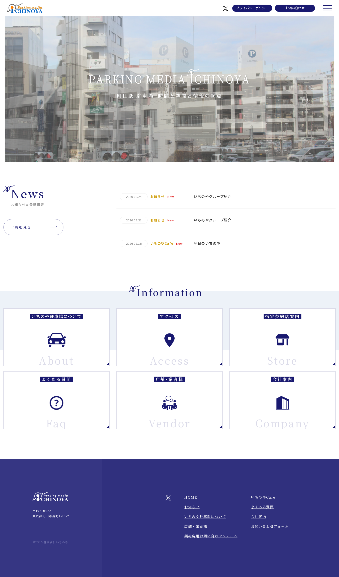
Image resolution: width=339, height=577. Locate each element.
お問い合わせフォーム (270, 526)
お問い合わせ (295, 8)
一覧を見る (21, 227)
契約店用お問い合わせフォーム (210, 535)
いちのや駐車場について (205, 516)
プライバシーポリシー (252, 8)
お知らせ (191, 506)
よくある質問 (262, 506)
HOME (190, 497)
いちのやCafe (263, 497)
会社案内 (258, 516)
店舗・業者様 (195, 526)
